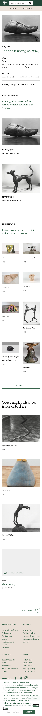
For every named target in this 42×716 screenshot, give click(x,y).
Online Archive (29, 633)
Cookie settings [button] (13, 712)
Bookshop (6, 666)
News (4, 663)
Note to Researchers (31, 636)
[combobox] (18, 3)
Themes (5, 648)
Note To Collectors (10, 669)
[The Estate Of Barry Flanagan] (5, 3)
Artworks (14, 8)
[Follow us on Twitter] (21, 678)
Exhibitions (8, 77)
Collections (27, 8)
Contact (5, 672)
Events (4, 639)
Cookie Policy (29, 672)
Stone (5, 61)
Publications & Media (30, 77)
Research (27, 630)
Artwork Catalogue (10, 630)
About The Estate (9, 660)
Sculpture (6, 46)
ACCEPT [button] (29, 712)
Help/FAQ (27, 660)
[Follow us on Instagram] (26, 678)
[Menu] (36, 3)
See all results (21, 386)
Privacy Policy (29, 669)
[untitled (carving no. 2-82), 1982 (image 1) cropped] (21, 28)
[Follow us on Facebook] (15, 678)
